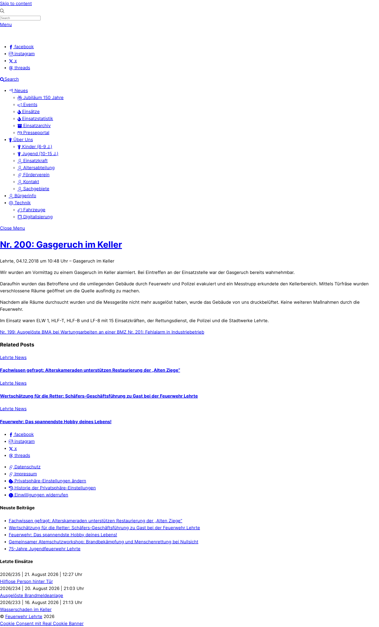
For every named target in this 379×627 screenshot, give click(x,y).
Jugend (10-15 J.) (39, 153)
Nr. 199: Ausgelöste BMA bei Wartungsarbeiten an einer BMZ (63, 332)
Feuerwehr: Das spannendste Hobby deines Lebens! (55, 421)
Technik (22, 202)
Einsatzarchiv (36, 125)
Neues (20, 90)
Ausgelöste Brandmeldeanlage (31, 595)
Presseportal (35, 132)
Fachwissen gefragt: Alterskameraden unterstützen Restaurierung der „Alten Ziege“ (90, 370)
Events (29, 104)
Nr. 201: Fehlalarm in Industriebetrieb (165, 332)
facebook (23, 434)
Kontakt (30, 181)
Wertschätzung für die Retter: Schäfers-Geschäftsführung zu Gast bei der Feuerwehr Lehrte (99, 396)
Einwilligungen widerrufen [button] (40, 494)
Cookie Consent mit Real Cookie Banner (42, 623)
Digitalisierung (37, 216)
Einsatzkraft (35, 160)
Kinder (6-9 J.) (36, 146)
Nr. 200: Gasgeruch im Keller (61, 244)
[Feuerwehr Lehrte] (7, 35)
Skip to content (16, 3)
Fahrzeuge (33, 209)
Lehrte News (13, 357)
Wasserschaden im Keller (26, 609)
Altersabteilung (38, 167)
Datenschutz (27, 466)
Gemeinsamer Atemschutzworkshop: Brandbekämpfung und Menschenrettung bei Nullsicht (103, 541)
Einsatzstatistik (37, 118)
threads (21, 455)
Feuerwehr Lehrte (23, 616)
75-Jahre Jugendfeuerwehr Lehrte (44, 548)
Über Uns (22, 139)
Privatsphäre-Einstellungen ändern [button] (49, 480)
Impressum (25, 473)
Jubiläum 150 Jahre (43, 97)
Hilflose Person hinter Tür (26, 581)
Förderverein (36, 174)
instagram (24, 441)
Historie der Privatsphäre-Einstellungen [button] (54, 487)
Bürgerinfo (24, 195)
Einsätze (30, 111)
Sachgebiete (35, 188)
